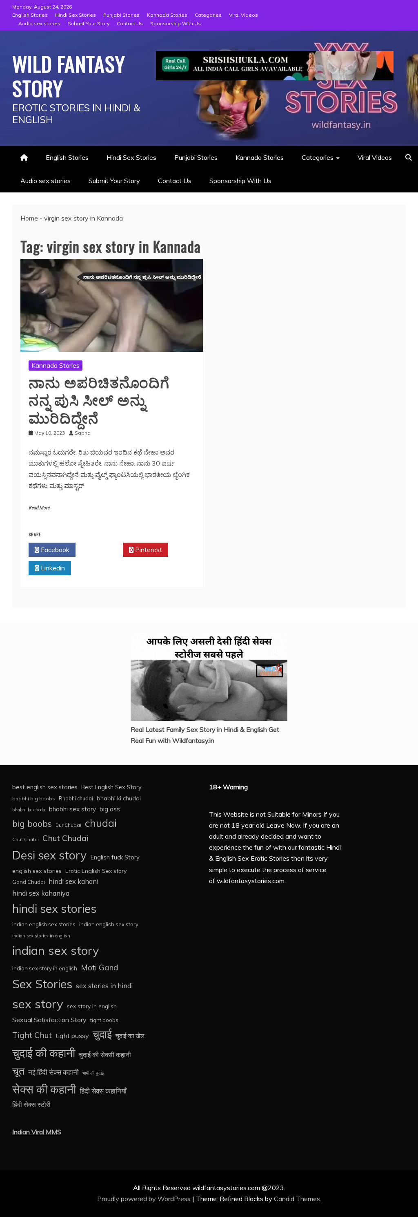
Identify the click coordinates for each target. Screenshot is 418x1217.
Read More (39, 508)
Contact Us (130, 23)
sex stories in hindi (104, 986)
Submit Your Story (88, 23)
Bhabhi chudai (76, 798)
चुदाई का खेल (130, 1036)
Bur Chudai (68, 825)
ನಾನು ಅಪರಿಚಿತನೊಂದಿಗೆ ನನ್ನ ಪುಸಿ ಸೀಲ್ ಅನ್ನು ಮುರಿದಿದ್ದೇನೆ (99, 399)
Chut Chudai (65, 838)
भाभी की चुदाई (93, 1073)
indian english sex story (108, 924)
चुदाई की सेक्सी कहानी (105, 1055)
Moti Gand (99, 967)
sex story (37, 1003)
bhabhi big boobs (33, 798)
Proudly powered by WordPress (144, 1199)
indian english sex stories (44, 924)
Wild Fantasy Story (68, 75)
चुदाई (102, 1033)
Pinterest (147, 550)
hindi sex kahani (73, 881)
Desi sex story (49, 855)
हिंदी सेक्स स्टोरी (31, 1104)
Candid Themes (297, 1199)
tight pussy (72, 1035)
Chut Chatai (25, 839)
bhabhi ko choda (28, 810)
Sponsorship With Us (175, 23)
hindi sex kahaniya (40, 893)
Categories (208, 15)
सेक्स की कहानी (44, 1089)
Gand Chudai (28, 882)
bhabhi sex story (72, 809)
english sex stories (37, 871)
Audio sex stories (39, 23)
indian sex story (55, 950)
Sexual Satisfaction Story (49, 1020)
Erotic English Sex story (96, 870)
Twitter (101, 550)
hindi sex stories (54, 908)
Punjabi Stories (121, 15)
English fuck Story (115, 857)
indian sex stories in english (41, 936)
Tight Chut (32, 1035)
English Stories (30, 15)
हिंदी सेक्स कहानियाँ (103, 1091)
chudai (101, 823)
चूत (18, 1071)
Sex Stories (42, 983)
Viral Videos (243, 15)
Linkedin (52, 568)
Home (29, 218)
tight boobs (104, 1020)
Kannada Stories (167, 15)
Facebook (54, 550)
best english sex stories (45, 787)
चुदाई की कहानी (43, 1053)
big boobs (32, 823)
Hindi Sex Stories (75, 15)
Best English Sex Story (111, 787)
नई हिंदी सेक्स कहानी (53, 1072)
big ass (110, 809)
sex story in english (92, 1006)
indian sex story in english (44, 968)
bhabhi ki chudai (119, 798)
